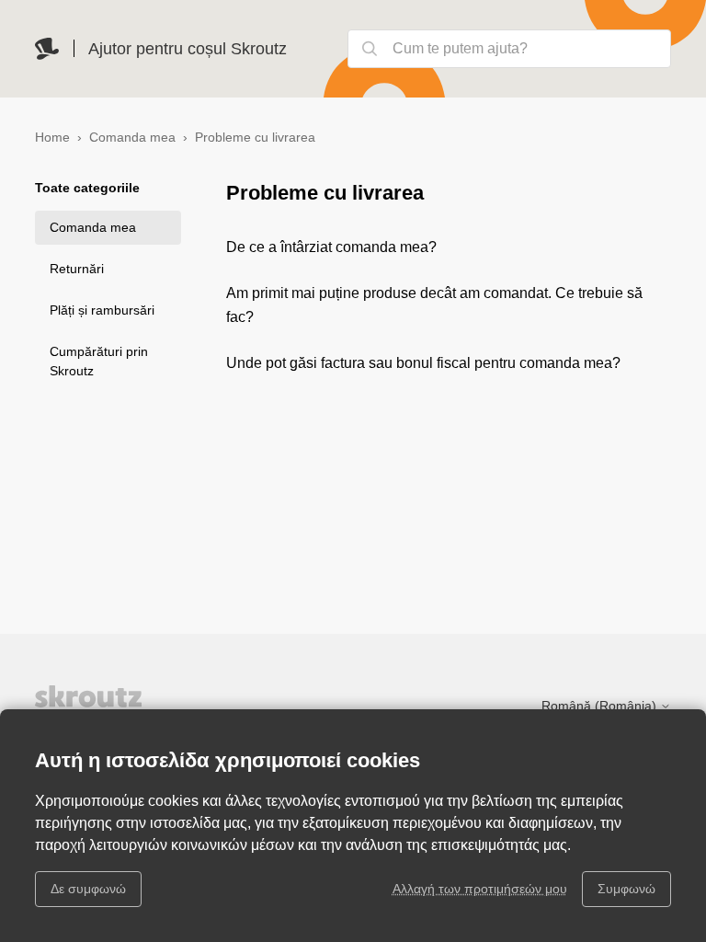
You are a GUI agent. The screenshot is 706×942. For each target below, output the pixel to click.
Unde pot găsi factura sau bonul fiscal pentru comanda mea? (423, 363)
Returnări (77, 268)
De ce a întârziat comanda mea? (331, 247)
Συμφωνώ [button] (626, 888)
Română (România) (600, 705)
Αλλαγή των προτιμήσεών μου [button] (480, 888)
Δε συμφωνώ (88, 888)
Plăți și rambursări (102, 310)
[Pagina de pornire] (47, 49)
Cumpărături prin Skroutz (99, 361)
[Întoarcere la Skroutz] (127, 704)
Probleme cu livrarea (255, 137)
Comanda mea (132, 137)
